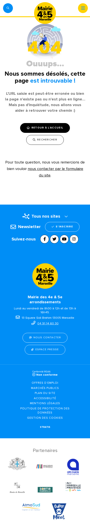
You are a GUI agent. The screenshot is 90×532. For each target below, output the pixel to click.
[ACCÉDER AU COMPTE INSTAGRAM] (74, 239)
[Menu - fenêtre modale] (83, 8)
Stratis (45, 427)
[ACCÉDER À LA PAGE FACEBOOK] (44, 239)
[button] (8, 8)
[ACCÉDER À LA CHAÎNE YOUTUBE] (64, 239)
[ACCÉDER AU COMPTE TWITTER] (54, 239)
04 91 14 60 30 (48, 323)
